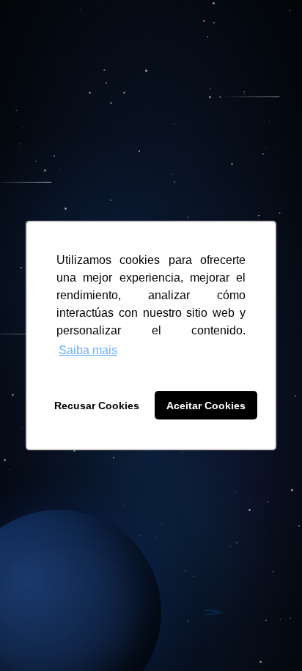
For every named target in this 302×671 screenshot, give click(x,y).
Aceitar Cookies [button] (206, 405)
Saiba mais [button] (88, 350)
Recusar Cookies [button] (96, 405)
